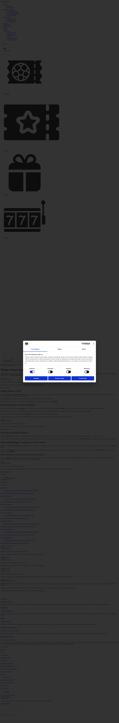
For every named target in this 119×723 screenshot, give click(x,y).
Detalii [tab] (59, 349)
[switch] (50, 372)
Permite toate (83, 378)
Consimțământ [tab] (35, 349)
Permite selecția (59, 378)
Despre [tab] (84, 349)
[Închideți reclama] (93, 343)
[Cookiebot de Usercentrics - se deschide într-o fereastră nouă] (83, 344)
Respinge (36, 378)
